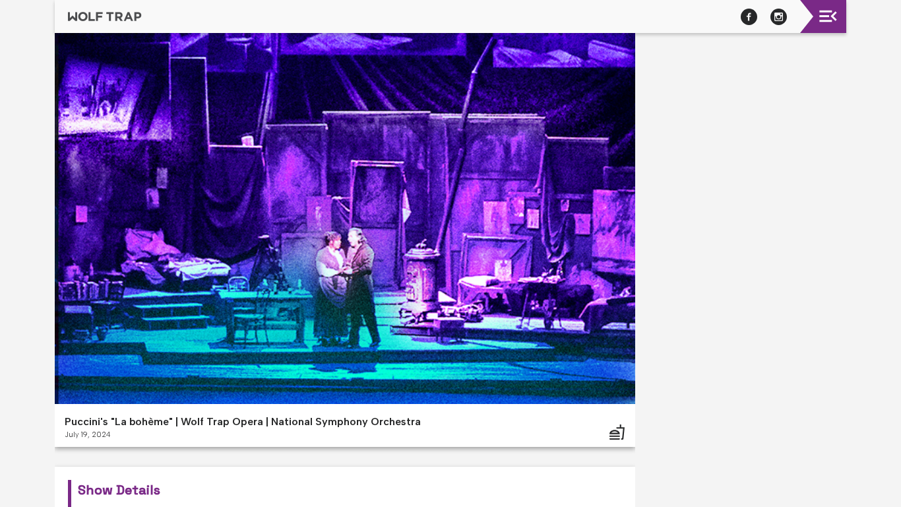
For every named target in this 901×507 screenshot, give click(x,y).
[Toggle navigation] (828, 16)
